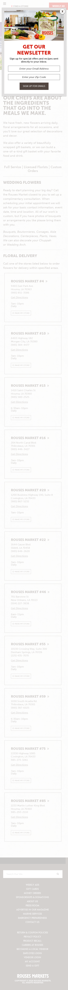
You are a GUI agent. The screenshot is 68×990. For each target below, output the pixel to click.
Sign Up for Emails (34, 86)
